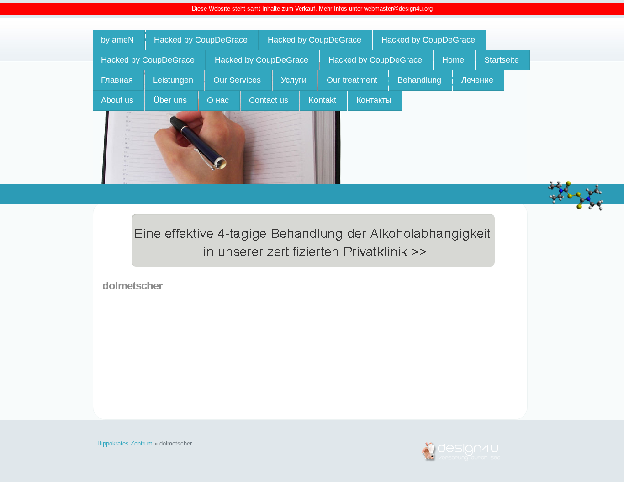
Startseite (501, 59)
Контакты (373, 100)
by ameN (117, 39)
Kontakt (322, 100)
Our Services (237, 80)
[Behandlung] (299, 217)
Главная (117, 80)
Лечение (477, 80)
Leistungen (173, 80)
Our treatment (352, 80)
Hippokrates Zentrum (125, 443)
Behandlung (419, 80)
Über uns (170, 100)
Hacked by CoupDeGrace (201, 39)
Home (453, 59)
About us (117, 100)
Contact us (268, 100)
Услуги (294, 80)
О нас (218, 100)
